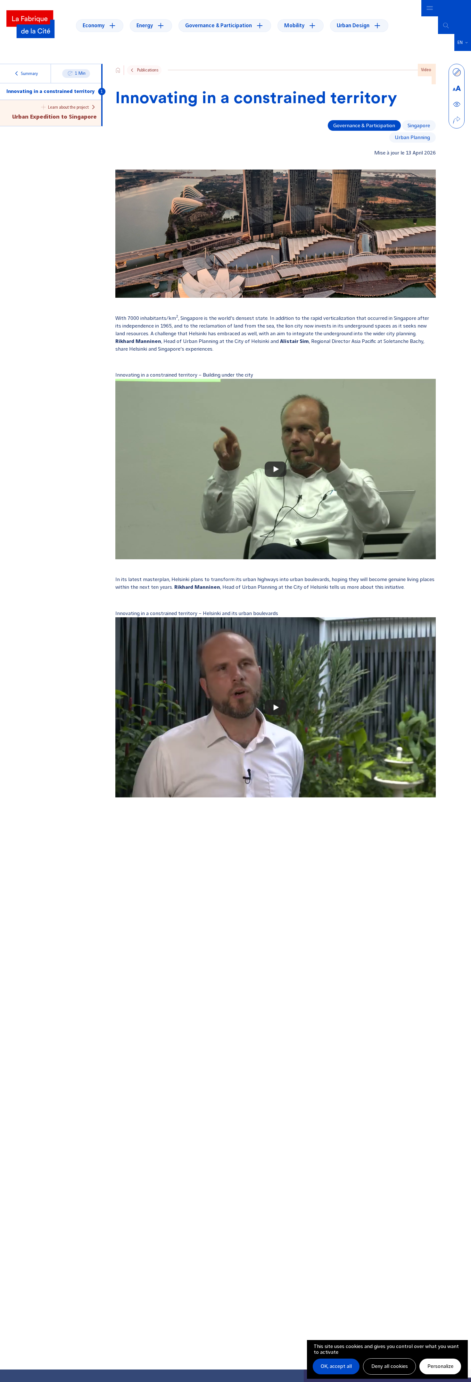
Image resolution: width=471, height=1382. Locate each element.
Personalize (440, 1366)
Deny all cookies (389, 1366)
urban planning (412, 137)
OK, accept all (336, 1366)
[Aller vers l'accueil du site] (117, 70)
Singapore (419, 126)
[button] (462, 42)
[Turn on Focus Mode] (457, 104)
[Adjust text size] (457, 88)
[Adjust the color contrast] (457, 72)
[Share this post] (457, 120)
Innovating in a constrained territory (50, 91)
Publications (147, 70)
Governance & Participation (364, 126)
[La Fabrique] (30, 25)
